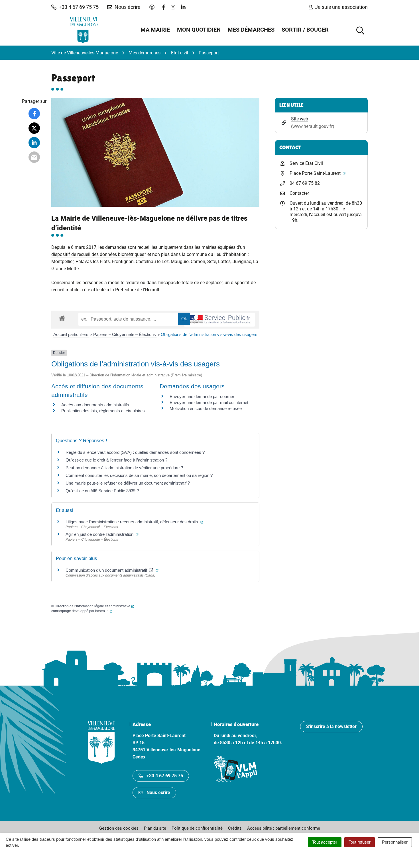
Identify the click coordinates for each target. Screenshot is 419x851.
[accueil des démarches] (62, 317)
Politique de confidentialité (197, 828)
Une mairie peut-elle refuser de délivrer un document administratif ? (128, 483)
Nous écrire (158, 792)
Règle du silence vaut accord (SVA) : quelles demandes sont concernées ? (135, 452)
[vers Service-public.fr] (219, 320)
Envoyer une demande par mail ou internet (209, 402)
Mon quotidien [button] (199, 29)
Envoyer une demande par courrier (202, 396)
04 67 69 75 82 (305, 183)
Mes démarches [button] (251, 29)
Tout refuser (360, 842)
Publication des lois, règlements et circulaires (103, 410)
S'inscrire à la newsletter (331, 726)
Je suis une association (341, 7)
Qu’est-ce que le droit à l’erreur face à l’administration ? (116, 460)
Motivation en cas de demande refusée (206, 408)
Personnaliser (395, 842)
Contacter (299, 193)
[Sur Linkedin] (34, 142)
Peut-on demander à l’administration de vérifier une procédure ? (124, 467)
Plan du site (155, 828)
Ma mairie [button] (155, 29)
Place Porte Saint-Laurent (317, 173)
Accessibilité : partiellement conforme (283, 828)
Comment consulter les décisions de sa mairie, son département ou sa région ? (139, 475)
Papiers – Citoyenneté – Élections (125, 334)
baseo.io (103, 611)
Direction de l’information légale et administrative (94, 606)
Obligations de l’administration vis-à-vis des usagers (209, 334)
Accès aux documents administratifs (95, 404)
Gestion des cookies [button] (119, 828)
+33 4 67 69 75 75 (165, 775)
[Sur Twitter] (34, 128)
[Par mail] (34, 157)
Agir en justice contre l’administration (102, 534)
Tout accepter (324, 842)
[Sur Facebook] (34, 113)
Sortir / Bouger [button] (305, 29)
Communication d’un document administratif (112, 570)
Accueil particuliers (71, 334)
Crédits (235, 828)
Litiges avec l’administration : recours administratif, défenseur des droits (134, 521)
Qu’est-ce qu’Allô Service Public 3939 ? (102, 490)
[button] (75, 7)
